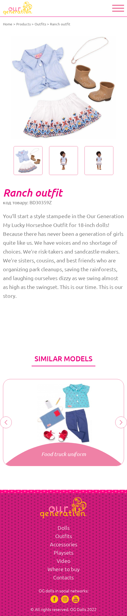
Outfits (40, 24)
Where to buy (64, 569)
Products (23, 24)
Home (7, 24)
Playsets (64, 552)
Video (63, 561)
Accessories (63, 544)
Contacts (63, 577)
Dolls (64, 528)
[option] (63, 87)
